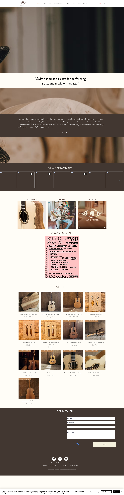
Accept (116, 492)
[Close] (122, 492)
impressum (51, 469)
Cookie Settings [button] (94, 492)
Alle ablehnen (106, 492)
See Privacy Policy (58, 493)
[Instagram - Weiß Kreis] (60, 459)
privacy (62, 469)
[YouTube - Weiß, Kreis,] (66, 459)
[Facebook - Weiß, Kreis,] (54, 459)
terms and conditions (70, 469)
